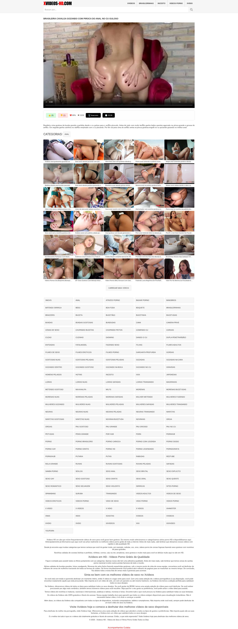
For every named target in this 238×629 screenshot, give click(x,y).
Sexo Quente (172, 479)
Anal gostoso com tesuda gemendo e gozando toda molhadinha (119, 233)
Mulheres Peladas (115, 404)
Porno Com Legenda (146, 442)
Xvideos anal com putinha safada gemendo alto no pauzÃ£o (88, 233)
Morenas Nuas (52, 397)
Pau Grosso (142, 427)
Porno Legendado (145, 449)
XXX (137, 523)
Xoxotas (110, 516)
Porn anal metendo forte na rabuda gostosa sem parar (149, 233)
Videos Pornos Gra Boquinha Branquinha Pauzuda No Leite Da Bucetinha (58, 280)
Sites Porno (172, 486)
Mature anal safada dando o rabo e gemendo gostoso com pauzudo (179, 185)
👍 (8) (51, 115)
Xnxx (78, 516)
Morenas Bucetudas (176, 389)
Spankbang (50, 494)
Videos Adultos (143, 494)
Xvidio (190, 3)
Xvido (78, 523)
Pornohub (50, 456)
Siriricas (140, 486)
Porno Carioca (113, 442)
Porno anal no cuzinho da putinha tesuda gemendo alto (179, 209)
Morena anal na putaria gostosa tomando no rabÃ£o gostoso (149, 185)
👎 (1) (62, 115)
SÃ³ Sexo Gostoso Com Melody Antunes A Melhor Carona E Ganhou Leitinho (88, 280)
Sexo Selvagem (83, 486)
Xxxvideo (170, 523)
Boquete (140, 308)
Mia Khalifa (81, 389)
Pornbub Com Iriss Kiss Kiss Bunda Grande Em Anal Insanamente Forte (149, 257)
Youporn (49, 531)
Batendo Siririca (53, 308)
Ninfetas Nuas (82, 419)
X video (48, 508)
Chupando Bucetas (85, 330)
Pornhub (170, 434)
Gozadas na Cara (174, 360)
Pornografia (172, 449)
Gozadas (140, 360)
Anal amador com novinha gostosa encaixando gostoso (149, 209)
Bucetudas (171, 315)
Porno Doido (172, 442)
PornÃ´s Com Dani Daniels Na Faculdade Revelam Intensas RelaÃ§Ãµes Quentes (179, 233)
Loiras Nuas (81, 382)
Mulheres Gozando (54, 404)
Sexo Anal (110, 471)
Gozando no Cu (143, 367)
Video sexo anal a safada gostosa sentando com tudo (58, 209)
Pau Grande (111, 427)
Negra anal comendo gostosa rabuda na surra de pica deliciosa (179, 161)
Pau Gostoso (82, 427)
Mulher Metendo (144, 397)
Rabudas (140, 456)
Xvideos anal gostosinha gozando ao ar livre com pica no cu (58, 161)
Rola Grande (51, 464)
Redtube (170, 456)
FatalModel (81, 345)
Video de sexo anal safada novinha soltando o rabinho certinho (88, 209)
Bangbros (171, 300)
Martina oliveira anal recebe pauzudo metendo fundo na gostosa (58, 185)
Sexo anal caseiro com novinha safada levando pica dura (119, 209)
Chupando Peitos (114, 330)
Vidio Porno (142, 501)
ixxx (138, 375)
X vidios (140, 508)
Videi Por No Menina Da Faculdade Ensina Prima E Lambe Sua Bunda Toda (179, 280)
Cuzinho (80, 337)
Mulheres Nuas (83, 404)
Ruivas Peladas (143, 464)
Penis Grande (82, 434)
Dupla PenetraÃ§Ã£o (176, 337)
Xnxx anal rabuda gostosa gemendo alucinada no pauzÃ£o (88, 185)
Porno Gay (50, 449)
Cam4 (138, 323)
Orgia (169, 419)
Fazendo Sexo (112, 345)
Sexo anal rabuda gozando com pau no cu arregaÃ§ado (88, 161)
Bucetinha (141, 315)
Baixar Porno (142, 300)
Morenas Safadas (114, 397)
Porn (138, 434)
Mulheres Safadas (145, 404)
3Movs (48, 300)
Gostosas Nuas (52, 360)
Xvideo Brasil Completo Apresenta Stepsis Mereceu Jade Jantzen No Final (119, 257)
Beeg (78, 308)
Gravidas (170, 367)
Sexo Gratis (111, 479)
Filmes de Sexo (52, 352)
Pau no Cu (171, 427)
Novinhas (140, 419)
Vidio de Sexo (112, 501)
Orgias (48, 427)
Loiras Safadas (113, 382)
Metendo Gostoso (54, 389)
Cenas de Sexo (52, 330)
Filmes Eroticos (83, 352)
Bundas (48, 323)
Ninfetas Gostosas (54, 419)
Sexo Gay (49, 479)
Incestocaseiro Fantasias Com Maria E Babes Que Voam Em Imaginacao (58, 257)
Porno (48, 442)
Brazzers (50, 315)
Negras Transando (145, 412)
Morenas (140, 389)
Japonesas (171, 375)
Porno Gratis (82, 449)
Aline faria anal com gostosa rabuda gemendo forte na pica (119, 161)
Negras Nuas (82, 412)
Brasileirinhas (146, 3)
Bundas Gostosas (84, 323)
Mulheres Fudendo (175, 397)
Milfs (108, 389)
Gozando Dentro (53, 367)
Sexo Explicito (173, 471)
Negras (49, 412)
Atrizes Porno (113, 300)
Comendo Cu (142, 330)
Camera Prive (172, 323)
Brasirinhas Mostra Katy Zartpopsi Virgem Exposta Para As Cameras (179, 257)
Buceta (79, 315)
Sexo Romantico (53, 486)
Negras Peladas (113, 412)
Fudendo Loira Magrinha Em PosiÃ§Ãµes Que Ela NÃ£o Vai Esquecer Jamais (149, 280)
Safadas (170, 464)
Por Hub (110, 434)
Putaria (79, 456)
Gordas (170, 352)
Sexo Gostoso (83, 479)
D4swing (110, 337)
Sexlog (79, 471)
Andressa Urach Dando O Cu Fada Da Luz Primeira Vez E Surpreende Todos (88, 257)
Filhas (139, 345)
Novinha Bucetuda (114, 419)
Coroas (170, 330)
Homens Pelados (53, 375)
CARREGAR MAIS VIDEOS (118, 288)
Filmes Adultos (173, 345)
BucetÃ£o (110, 315)
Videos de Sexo (173, 494)
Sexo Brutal (142, 471)
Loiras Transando (145, 382)
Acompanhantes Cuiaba (119, 627)
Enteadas (50, 345)
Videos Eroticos (53, 501)
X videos (80, 508)
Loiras (48, 382)
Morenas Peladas (84, 397)
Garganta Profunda (146, 352)
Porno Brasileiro (84, 442)
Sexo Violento (113, 486)
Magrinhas (171, 382)
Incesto (161, 3)
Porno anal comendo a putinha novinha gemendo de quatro (149, 161)
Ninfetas (170, 412)
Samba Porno (51, 471)
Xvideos (131, 3)
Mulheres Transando (176, 404)
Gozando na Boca (114, 367)
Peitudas (49, 434)
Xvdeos (139, 516)
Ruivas (79, 464)
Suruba (79, 494)
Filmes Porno (112, 352)
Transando (111, 494)
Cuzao (48, 337)
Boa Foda (110, 308)
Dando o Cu (141, 337)
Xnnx (47, 516)
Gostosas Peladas (85, 360)
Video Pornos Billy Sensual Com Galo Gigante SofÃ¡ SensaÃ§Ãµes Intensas (119, 280)
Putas (108, 456)
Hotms (79, 375)
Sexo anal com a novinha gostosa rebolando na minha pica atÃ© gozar (58, 233)
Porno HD (110, 449)
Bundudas (110, 323)
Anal (67, 134)
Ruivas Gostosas (114, 464)
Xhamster (171, 508)
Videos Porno (176, 3)
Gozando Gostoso (85, 367)
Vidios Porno (172, 501)
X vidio (109, 508)
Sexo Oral (141, 479)
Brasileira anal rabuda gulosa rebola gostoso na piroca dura (119, 185)
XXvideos (110, 523)
